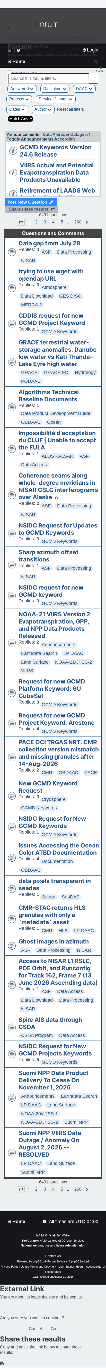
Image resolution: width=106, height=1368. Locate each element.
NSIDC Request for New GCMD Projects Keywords (55, 1050)
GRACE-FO (56, 372)
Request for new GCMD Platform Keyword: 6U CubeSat (52, 688)
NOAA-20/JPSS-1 (39, 1113)
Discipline (53, 88)
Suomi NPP (76, 1122)
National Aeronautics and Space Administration (53, 1245)
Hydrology (85, 372)
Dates (15, 109)
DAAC (82, 88)
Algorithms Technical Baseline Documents (49, 395)
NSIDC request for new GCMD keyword (51, 591)
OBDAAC (31, 422)
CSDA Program (37, 1035)
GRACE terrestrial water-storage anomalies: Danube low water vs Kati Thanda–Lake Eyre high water (58, 353)
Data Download (37, 296)
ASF (46, 252)
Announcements (58, 644)
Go (53, 1329)
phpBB (37, 1261)
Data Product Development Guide (55, 413)
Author (41, 109)
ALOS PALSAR (57, 456)
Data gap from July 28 (49, 243)
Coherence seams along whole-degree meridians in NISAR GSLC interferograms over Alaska (58, 486)
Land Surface (35, 662)
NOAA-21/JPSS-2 (73, 662)
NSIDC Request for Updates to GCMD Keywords (58, 529)
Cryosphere (54, 799)
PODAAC (31, 381)
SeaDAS (71, 896)
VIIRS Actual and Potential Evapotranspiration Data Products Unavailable (57, 172)
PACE (91, 772)
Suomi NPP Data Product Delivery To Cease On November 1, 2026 (54, 1080)
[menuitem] (44, 1222)
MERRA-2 (31, 304)
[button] (21, 222)
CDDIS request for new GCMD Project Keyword (52, 319)
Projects (17, 99)
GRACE (29, 372)
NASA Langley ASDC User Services (62, 1240)
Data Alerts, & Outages (65, 134)
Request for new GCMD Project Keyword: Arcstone (57, 719)
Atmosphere (54, 287)
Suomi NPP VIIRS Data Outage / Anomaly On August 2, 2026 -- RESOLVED (50, 1143)
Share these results (28, 209)
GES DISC (70, 296)
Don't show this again (25, 72)
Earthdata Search (39, 653)
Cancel (35, 1329)
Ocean (54, 422)
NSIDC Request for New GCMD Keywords (52, 822)
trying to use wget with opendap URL (51, 275)
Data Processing (74, 252)
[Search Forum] (94, 75)
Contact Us (53, 1256)
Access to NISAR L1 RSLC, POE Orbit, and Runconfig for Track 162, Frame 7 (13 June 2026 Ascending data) (58, 971)
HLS (63, 930)
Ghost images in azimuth (54, 941)
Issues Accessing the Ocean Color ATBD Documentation (59, 849)
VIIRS (27, 670)
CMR (47, 772)
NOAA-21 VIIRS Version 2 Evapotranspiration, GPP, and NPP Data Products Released (54, 625)
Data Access (34, 464)
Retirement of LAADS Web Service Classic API (57, 194)
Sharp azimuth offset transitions (48, 556)
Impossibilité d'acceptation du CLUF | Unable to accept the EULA (57, 440)
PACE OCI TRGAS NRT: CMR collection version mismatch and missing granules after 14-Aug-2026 (59, 753)
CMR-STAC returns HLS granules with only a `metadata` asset (52, 915)
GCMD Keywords (59, 331)
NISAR (28, 260)
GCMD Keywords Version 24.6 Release (56, 151)
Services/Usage (54, 99)
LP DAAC (73, 653)
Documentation (57, 861)
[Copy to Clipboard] (2, 1363)
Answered (20, 88)
